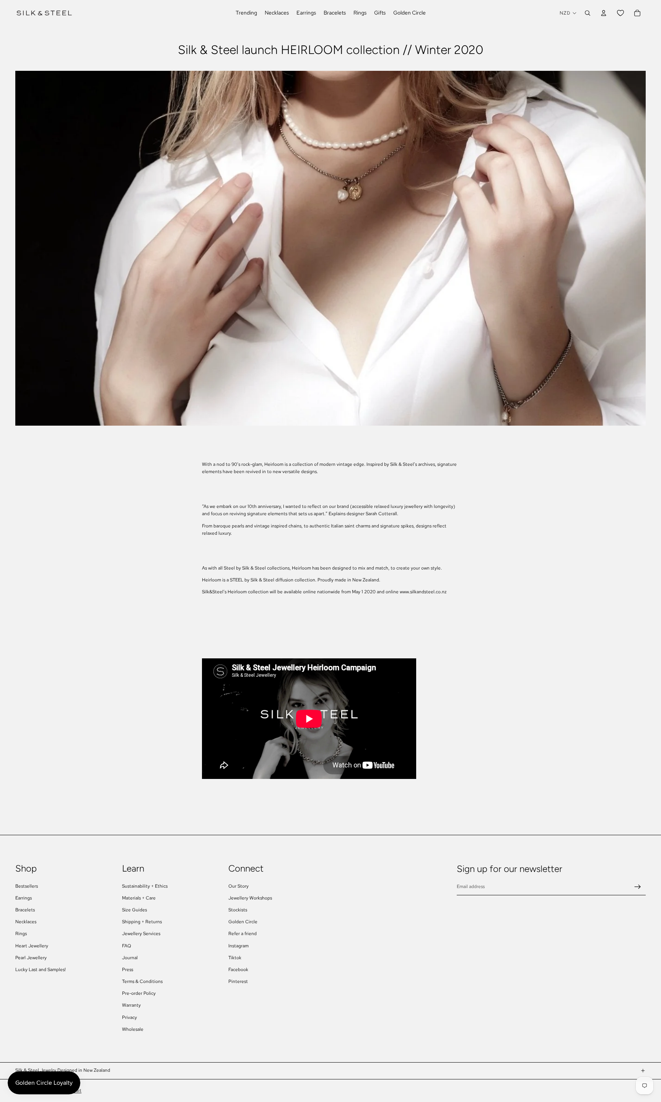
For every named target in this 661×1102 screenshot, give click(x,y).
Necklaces (25, 922)
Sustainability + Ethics (145, 886)
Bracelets (25, 910)
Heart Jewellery (31, 946)
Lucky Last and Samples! (40, 969)
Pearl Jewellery (31, 958)
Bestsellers (26, 886)
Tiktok (234, 958)
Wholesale (132, 1029)
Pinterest (238, 981)
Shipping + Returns (142, 922)
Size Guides (134, 910)
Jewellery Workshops (250, 898)
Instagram (238, 946)
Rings (21, 934)
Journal (130, 958)
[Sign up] (638, 887)
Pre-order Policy (139, 993)
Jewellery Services (141, 934)
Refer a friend (242, 934)
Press (127, 969)
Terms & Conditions (142, 981)
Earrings (23, 898)
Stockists (237, 910)
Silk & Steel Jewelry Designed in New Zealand (62, 1070)
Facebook (238, 969)
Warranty (131, 1005)
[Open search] (587, 13)
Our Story (238, 886)
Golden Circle (242, 922)
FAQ (126, 946)
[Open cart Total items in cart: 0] (637, 13)
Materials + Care (139, 898)
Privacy (129, 1017)
